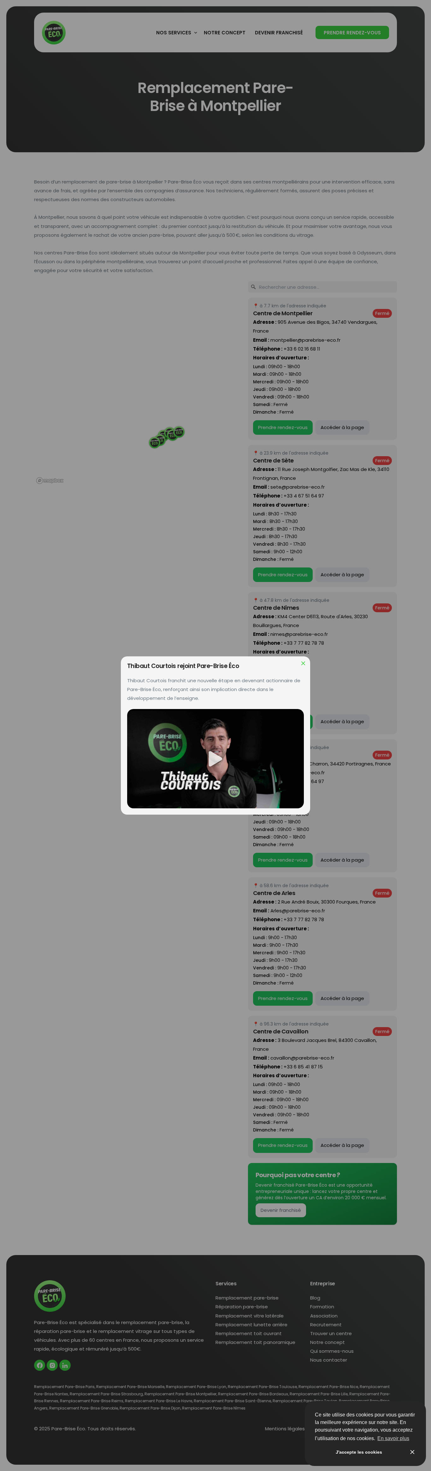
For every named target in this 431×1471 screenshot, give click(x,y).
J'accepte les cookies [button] (359, 1452)
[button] (215, 758)
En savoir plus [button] (393, 1438)
